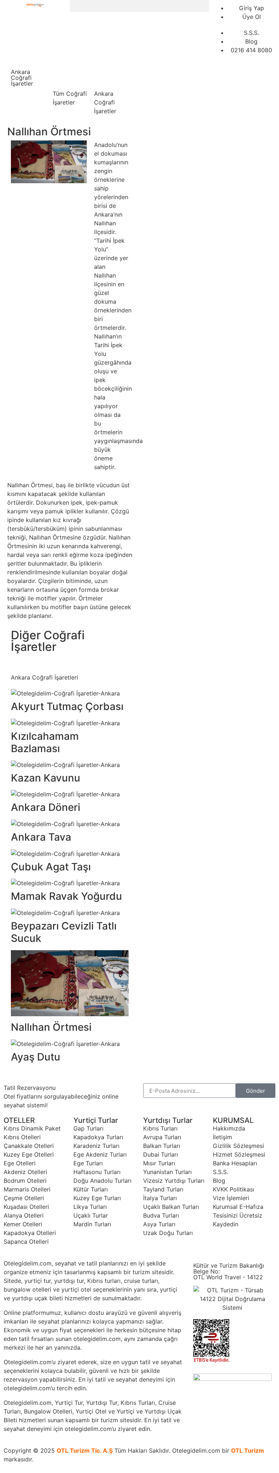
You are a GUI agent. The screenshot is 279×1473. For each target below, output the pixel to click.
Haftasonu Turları (97, 1171)
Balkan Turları (161, 1145)
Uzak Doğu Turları (168, 1232)
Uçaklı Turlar (90, 1215)
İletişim (222, 1137)
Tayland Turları (163, 1189)
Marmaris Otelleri (27, 1189)
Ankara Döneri (45, 807)
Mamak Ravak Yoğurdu (66, 896)
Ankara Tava (41, 837)
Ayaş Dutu (35, 1057)
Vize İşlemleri (231, 1198)
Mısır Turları (159, 1163)
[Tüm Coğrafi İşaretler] (62, 78)
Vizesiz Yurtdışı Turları (174, 1180)
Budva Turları (161, 1215)
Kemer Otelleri (23, 1224)
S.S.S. (220, 1171)
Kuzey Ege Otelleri (29, 1154)
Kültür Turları (90, 1189)
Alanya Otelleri (24, 1215)
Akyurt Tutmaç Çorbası (67, 706)
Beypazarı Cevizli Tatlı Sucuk (64, 932)
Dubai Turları (160, 1154)
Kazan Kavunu (45, 778)
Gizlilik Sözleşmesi (238, 1145)
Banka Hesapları (235, 1163)
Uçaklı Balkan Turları (171, 1206)
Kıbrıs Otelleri (22, 1137)
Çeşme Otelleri (24, 1198)
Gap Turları (88, 1128)
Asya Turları (159, 1224)
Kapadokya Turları (98, 1137)
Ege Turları (88, 1163)
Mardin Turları (92, 1224)
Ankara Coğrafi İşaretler (105, 102)
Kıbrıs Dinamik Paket (32, 1128)
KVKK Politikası (233, 1189)
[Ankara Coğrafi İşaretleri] (20, 662)
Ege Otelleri (20, 1163)
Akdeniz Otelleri (25, 1171)
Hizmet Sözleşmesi (239, 1154)
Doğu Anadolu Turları (102, 1180)
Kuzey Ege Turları (97, 1198)
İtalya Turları (160, 1198)
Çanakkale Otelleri (29, 1145)
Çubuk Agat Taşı (51, 867)
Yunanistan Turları (167, 1171)
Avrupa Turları (162, 1137)
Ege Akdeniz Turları (100, 1154)
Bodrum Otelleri (25, 1180)
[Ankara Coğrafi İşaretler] (103, 78)
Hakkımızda (229, 1128)
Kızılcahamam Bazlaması (45, 742)
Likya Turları (90, 1206)
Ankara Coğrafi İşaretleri (44, 677)
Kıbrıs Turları (160, 1128)
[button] (139, 6)
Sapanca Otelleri (26, 1241)
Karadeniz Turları (96, 1145)
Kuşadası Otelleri (26, 1206)
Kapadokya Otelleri (30, 1232)
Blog (219, 1180)
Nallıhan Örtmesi (51, 1027)
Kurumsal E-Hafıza (238, 1206)
